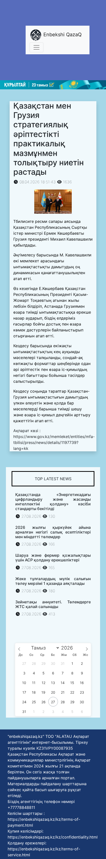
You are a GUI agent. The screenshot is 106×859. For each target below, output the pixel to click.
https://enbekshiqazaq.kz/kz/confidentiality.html (53, 837)
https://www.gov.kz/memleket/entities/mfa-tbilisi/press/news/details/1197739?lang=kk (54, 442)
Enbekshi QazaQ (62, 35)
